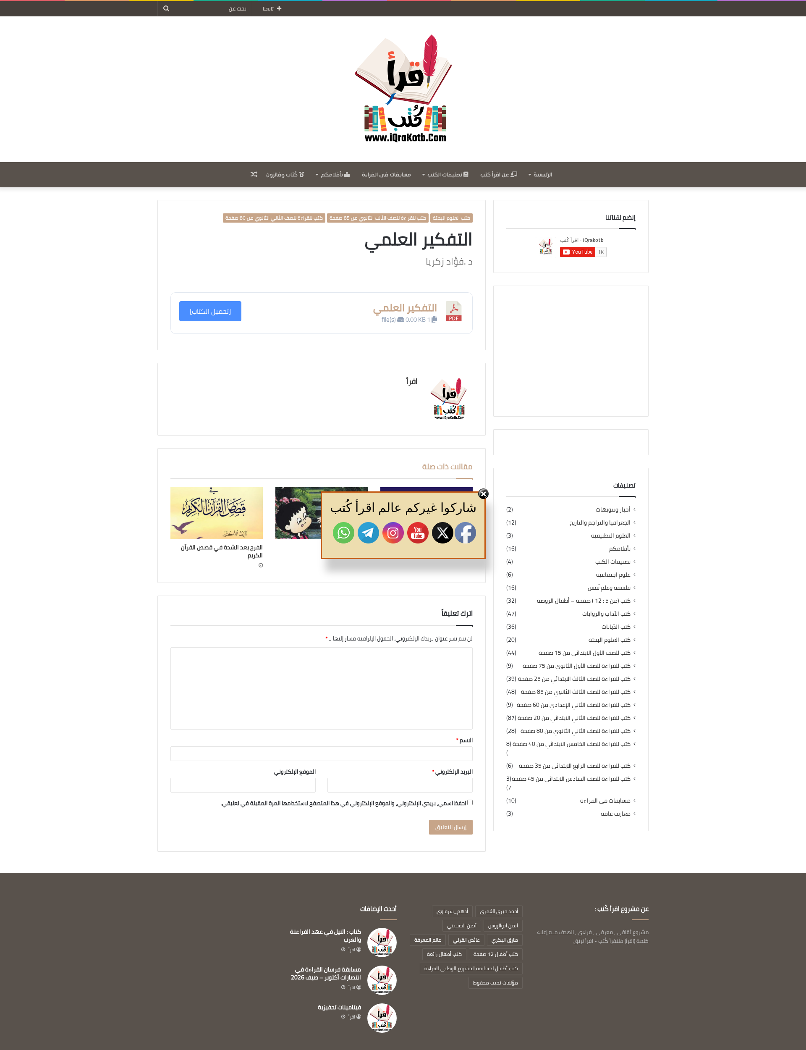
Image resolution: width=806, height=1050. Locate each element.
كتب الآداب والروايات (606, 613)
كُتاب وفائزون (282, 175)
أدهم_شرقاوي (452, 911)
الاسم (464, 740)
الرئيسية (543, 175)
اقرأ (412, 381)
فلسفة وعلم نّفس (609, 587)
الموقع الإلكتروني (295, 771)
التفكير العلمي (405, 307)
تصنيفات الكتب (445, 175)
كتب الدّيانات (616, 626)
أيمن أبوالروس (503, 925)
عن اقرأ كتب (495, 175)
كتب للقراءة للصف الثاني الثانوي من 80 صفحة (274, 218)
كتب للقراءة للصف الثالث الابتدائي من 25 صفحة (574, 679)
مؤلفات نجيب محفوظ (495, 982)
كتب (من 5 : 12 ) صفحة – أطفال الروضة (584, 600)
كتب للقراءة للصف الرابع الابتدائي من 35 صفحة (575, 765)
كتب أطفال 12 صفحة (496, 954)
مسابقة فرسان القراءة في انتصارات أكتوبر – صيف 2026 (326, 973)
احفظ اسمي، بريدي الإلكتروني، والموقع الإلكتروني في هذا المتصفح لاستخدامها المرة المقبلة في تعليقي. (343, 803)
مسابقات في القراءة (386, 175)
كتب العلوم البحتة (451, 218)
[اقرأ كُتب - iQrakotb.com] (403, 89)
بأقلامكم (332, 175)
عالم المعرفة (427, 940)
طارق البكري (505, 940)
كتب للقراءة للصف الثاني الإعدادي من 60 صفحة (574, 705)
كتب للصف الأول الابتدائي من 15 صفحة (585, 652)
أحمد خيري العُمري (499, 911)
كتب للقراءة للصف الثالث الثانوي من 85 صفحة (378, 218)
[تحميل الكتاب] (210, 311)
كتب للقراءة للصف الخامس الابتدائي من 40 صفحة (572, 744)
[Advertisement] (571, 351)
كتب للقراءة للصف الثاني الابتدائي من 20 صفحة (574, 718)
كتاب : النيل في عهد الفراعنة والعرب (325, 935)
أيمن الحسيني (461, 925)
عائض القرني (466, 940)
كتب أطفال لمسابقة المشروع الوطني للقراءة (471, 968)
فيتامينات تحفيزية (339, 1007)
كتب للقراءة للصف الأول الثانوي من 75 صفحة (577, 666)
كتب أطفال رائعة (444, 954)
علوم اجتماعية (613, 574)
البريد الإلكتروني (452, 771)
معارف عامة (616, 813)
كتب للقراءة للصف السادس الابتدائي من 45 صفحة (571, 778)
